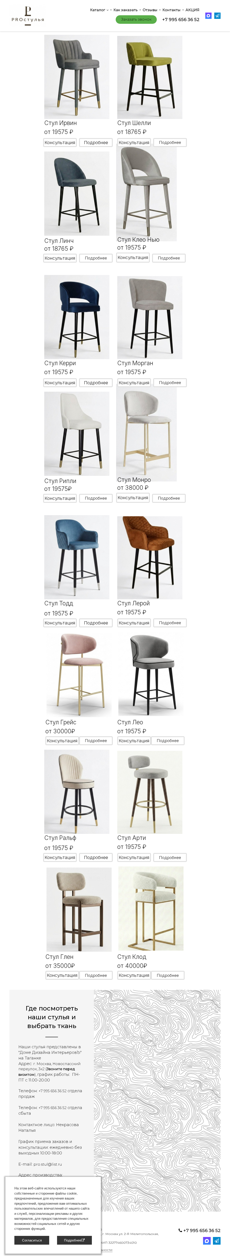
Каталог (97, 10)
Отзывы (150, 10)
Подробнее (96, 142)
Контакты (171, 10)
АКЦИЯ (192, 10)
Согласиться (32, 1240)
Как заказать (125, 10)
